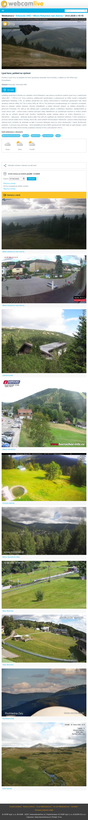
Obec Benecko (8, 611)
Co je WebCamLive (44, 807)
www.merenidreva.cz (43, 817)
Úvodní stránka (15, 807)
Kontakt (74, 807)
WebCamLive (22, 4)
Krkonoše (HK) (23, 15)
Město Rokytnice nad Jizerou (48, 15)
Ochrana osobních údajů (44, 810)
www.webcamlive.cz (37, 814)
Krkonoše (25, 135)
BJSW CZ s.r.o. (80, 814)
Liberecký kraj (35, 135)
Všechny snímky (9, 183)
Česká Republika (48, 135)
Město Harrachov (8, 449)
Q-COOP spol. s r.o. (65, 814)
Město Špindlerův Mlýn (11, 557)
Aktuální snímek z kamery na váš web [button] (19, 165)
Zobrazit (31, 179)
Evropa (58, 135)
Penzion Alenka (8, 503)
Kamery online (28, 807)
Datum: (6, 179)
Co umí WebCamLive (61, 807)
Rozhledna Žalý (8, 719)
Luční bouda (7, 788)
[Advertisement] (44, 157)
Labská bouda (7, 375)
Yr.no (60, 817)
